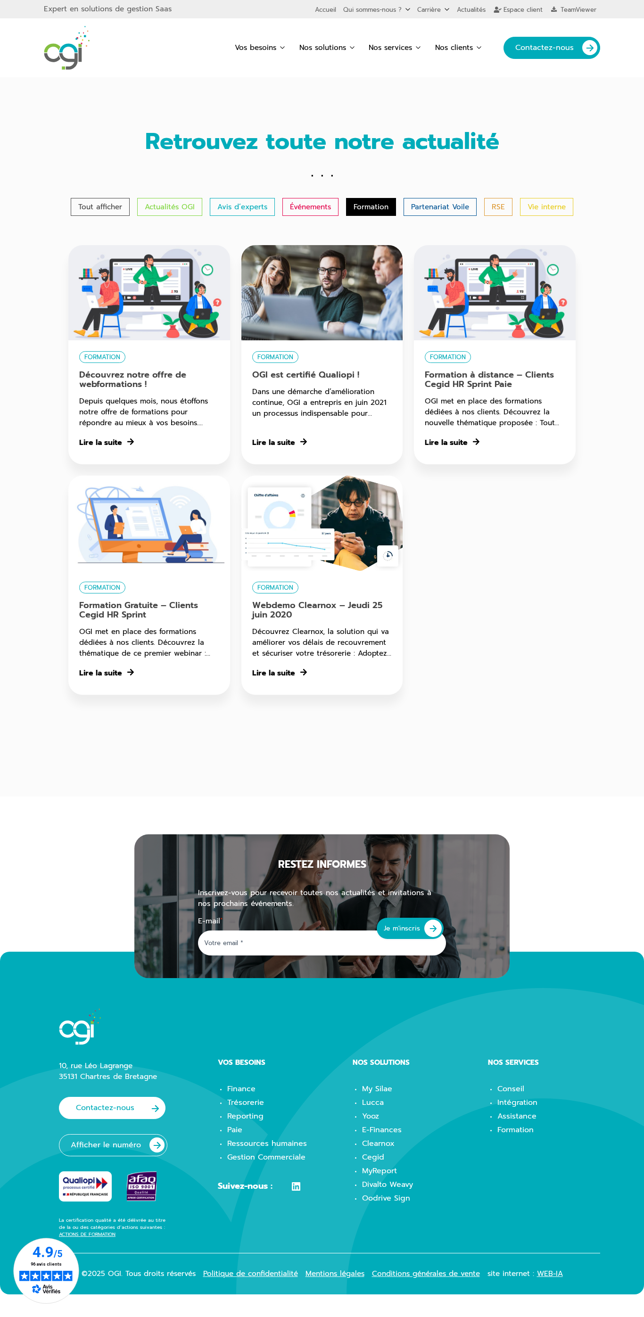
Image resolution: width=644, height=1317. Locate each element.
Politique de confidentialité (250, 1273)
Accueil (325, 9)
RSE (498, 206)
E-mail (210, 921)
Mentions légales (334, 1273)
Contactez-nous (544, 47)
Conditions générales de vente (426, 1273)
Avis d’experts (242, 206)
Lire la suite (100, 443)
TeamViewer (577, 9)
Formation (371, 206)
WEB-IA (550, 1273)
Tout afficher (100, 206)
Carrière (429, 9)
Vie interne (547, 206)
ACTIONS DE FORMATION (87, 1234)
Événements (310, 206)
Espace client (522, 9)
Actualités (471, 9)
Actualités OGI (170, 206)
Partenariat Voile (440, 206)
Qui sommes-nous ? (372, 9)
